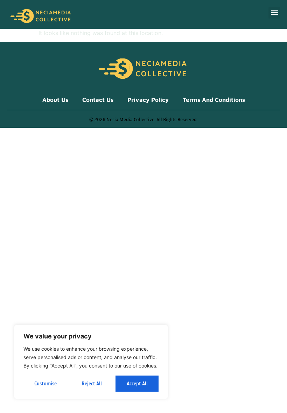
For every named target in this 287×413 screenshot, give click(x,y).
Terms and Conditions (214, 99)
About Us (55, 99)
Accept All (137, 383)
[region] (91, 362)
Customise (45, 383)
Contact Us (97, 99)
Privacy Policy (148, 99)
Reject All (92, 383)
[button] (274, 13)
